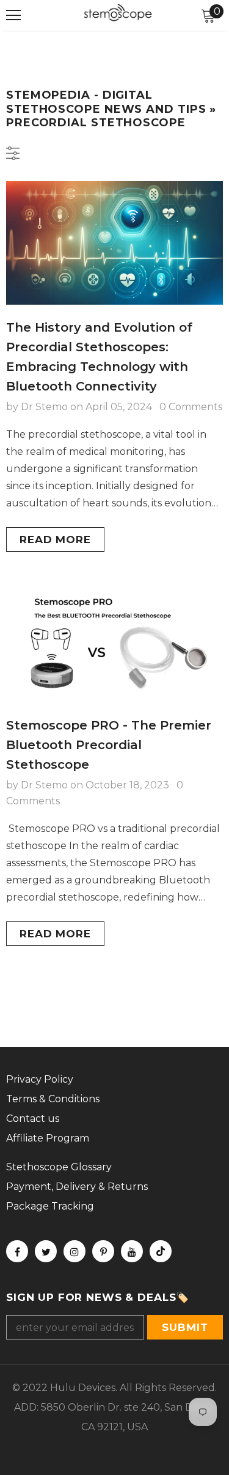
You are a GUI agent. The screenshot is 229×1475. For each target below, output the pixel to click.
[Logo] (117, 15)
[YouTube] (132, 1251)
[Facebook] (17, 1251)
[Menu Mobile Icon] (13, 15)
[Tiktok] (161, 1251)
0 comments (190, 407)
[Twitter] (46, 1251)
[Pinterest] (103, 1251)
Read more (55, 539)
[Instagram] (74, 1251)
